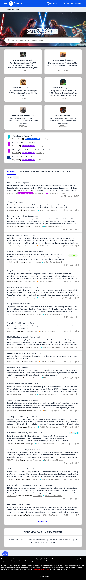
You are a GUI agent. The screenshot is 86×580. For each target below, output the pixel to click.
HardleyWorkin (12, 394)
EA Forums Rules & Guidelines (24, 157)
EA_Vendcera (17, 139)
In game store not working (17, 367)
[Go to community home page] (15, 3)
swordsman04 (12, 515)
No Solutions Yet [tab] (47, 172)
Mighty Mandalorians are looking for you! (23, 337)
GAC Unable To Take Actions (19, 504)
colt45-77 (10, 246)
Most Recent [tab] (11, 172)
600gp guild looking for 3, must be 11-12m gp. (26, 469)
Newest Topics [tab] (23, 172)
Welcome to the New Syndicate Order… (23, 384)
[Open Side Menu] (5, 3)
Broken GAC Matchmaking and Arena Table (24, 433)
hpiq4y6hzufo (12, 427)
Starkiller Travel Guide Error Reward (21, 323)
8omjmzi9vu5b (12, 298)
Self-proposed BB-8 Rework (18, 304)
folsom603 (11, 479)
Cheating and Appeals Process (24, 136)
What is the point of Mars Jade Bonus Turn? (25, 252)
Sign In (78, 3)
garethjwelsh (11, 411)
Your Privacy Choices (42, 576)
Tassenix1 (10, 444)
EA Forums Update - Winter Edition (26, 143)
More (68, 172)
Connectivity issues (15, 202)
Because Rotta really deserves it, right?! (23, 287)
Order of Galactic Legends (18, 183)
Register (70, 3)
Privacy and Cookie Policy (41, 569)
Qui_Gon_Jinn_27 (13, 347)
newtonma (11, 281)
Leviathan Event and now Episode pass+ (23, 216)
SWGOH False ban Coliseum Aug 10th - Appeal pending (29, 485)
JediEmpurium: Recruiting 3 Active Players (24, 416)
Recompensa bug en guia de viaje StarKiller (24, 353)
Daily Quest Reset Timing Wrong (20, 271)
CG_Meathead (12, 193)
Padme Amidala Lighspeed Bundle (21, 235)
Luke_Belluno (12, 331)
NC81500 (10, 210)
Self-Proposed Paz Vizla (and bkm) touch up (25, 449)
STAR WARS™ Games (13, 9)
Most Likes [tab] (35, 172)
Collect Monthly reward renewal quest (22, 400)
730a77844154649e (14, 314)
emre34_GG (11, 496)
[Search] (64, 3)
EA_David (15, 146)
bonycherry (11, 378)
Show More (44, 521)
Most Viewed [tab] (59, 172)
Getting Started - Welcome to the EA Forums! (31, 150)
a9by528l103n (12, 227)
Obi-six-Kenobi (12, 262)
